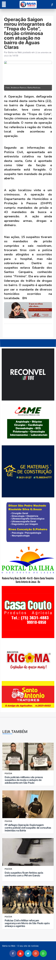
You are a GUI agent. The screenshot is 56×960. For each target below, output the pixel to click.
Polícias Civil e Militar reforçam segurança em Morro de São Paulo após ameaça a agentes (27, 923)
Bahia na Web (15, 52)
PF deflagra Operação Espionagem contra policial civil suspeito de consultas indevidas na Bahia (28, 828)
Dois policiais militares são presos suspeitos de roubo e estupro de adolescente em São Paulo (24, 780)
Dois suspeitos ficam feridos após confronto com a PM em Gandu (24, 874)
